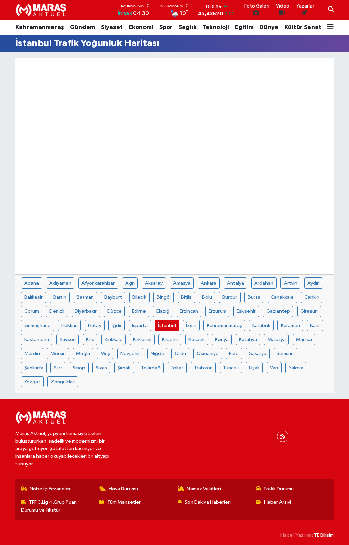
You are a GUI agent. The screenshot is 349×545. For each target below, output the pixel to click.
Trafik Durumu (278, 488)
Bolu (207, 297)
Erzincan (189, 311)
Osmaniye (208, 353)
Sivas (101, 367)
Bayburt (113, 297)
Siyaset (112, 27)
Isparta (140, 325)
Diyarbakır (86, 311)
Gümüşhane (37, 325)
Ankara (208, 283)
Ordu (180, 353)
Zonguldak (63, 381)
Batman (85, 297)
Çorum (31, 311)
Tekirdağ (151, 367)
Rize (234, 353)
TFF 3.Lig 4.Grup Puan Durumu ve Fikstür (49, 506)
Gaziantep (278, 311)
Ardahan (263, 283)
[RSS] (282, 436)
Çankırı (311, 297)
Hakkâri (69, 325)
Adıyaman (60, 283)
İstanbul (167, 325)
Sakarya (258, 353)
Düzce (114, 311)
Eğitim (244, 27)
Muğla (83, 353)
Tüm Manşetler (124, 502)
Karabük (261, 325)
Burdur (229, 297)
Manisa (304, 339)
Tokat (177, 367)
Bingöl (164, 297)
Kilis (90, 339)
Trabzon (203, 367)
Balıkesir (33, 297)
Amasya (182, 283)
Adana (31, 283)
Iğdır (117, 325)
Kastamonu (36, 339)
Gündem (82, 27)
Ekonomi (140, 27)
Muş (105, 353)
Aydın (313, 283)
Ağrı (130, 283)
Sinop (79, 367)
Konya (222, 339)
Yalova (296, 367)
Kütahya (248, 339)
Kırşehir (170, 339)
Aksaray (154, 283)
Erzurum (217, 311)
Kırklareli (142, 339)
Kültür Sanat (302, 27)
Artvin (290, 283)
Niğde (157, 353)
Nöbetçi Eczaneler (50, 488)
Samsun (285, 353)
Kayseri (68, 339)
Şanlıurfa (33, 367)
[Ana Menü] (330, 27)
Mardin (32, 353)
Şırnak (124, 367)
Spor (166, 27)
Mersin (58, 353)
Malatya (277, 339)
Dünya (268, 27)
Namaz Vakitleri (204, 488)
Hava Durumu (123, 488)
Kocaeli (196, 339)
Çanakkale (282, 297)
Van (274, 367)
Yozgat (32, 381)
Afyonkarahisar (98, 283)
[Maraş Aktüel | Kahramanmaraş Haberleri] (40, 9)
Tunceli (231, 367)
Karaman (290, 325)
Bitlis (186, 297)
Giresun (309, 311)
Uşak (254, 367)
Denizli (56, 311)
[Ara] (331, 9)
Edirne (139, 311)
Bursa (254, 297)
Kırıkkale (114, 339)
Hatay (94, 325)
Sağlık (188, 27)
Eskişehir (246, 311)
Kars (315, 325)
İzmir (191, 325)
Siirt (58, 367)
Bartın (59, 297)
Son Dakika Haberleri (208, 502)
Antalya (235, 283)
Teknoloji (215, 27)
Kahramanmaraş (39, 27)
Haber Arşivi (277, 502)
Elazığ (162, 311)
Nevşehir (130, 353)
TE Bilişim (324, 535)
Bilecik (139, 297)
